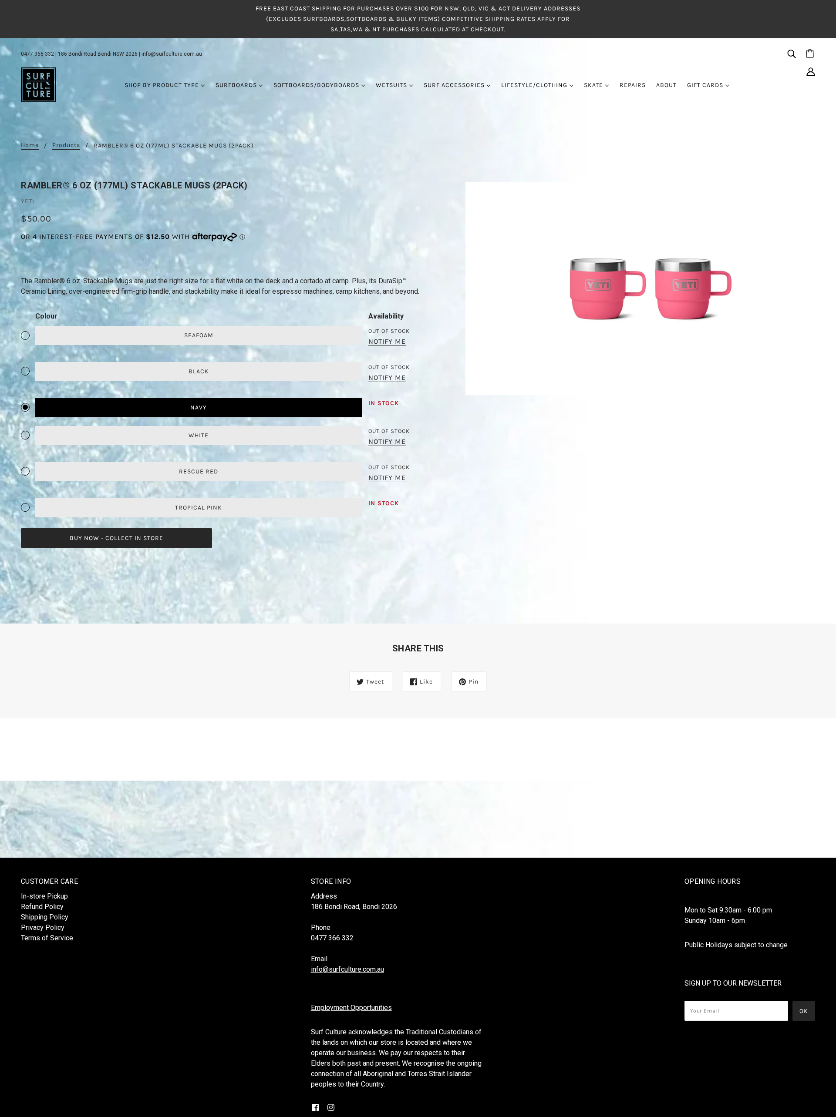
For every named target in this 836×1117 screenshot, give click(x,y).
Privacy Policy (42, 927)
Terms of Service (47, 938)
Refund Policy (42, 906)
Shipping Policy (44, 917)
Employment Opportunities (351, 1007)
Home (30, 145)
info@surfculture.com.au (172, 54)
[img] (791, 53)
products (66, 145)
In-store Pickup (44, 896)
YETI (27, 201)
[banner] (38, 84)
